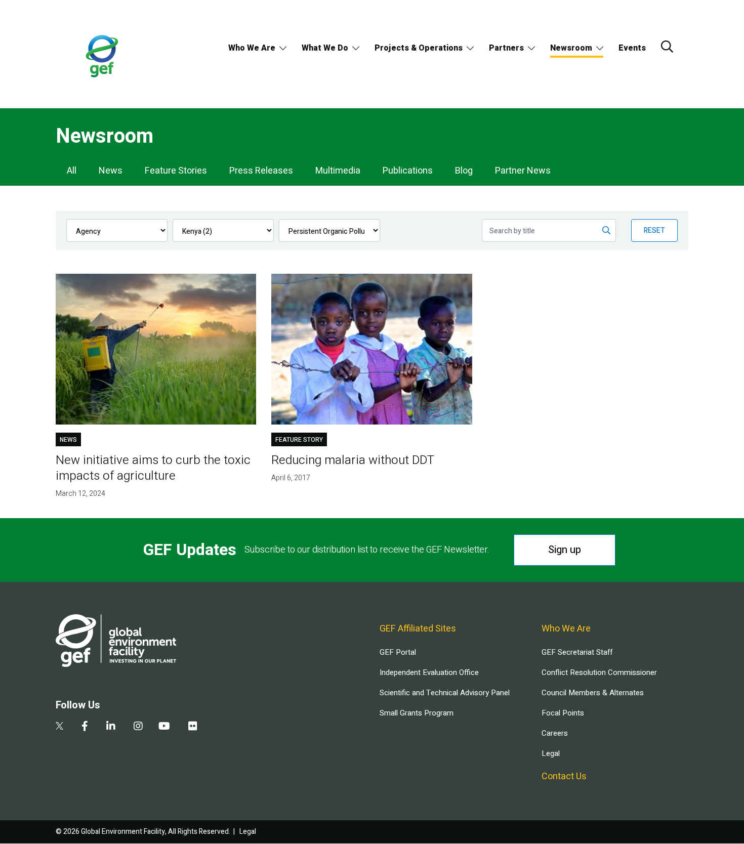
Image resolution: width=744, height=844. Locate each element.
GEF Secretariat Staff (577, 652)
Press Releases (261, 171)
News (110, 171)
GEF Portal (398, 652)
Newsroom (571, 48)
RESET (654, 230)
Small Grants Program (416, 713)
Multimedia (337, 171)
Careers (555, 733)
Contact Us (564, 776)
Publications (408, 171)
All (71, 171)
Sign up (564, 549)
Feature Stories (176, 171)
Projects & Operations (419, 48)
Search (667, 46)
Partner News (523, 171)
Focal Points (563, 713)
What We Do (325, 48)
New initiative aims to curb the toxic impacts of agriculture (153, 468)
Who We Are (251, 48)
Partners (506, 48)
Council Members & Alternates (593, 692)
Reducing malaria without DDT (352, 460)
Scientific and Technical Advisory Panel (445, 692)
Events (632, 48)
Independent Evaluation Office (429, 672)
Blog (464, 171)
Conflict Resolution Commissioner (599, 672)
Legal (551, 753)
